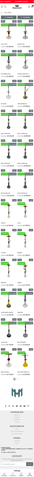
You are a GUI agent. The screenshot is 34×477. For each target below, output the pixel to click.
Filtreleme (26, 17)
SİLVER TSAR (20, 44)
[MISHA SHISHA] (9, 359)
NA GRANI (3, 103)
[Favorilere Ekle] (8, 34)
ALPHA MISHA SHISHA (7, 312)
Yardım (17, 429)
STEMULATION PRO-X (23, 74)
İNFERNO (19, 252)
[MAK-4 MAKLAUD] (9, 181)
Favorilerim (17, 417)
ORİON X (3, 223)
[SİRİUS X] (25, 270)
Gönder (30, 464)
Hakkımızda (17, 441)
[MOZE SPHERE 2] (25, 330)
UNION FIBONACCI (22, 103)
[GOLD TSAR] (9, 31)
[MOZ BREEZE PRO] (9, 61)
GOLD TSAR (4, 44)
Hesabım (17, 422)
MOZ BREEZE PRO (6, 74)
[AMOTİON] (25, 300)
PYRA (18, 223)
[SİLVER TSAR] (25, 31)
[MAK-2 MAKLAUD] (9, 151)
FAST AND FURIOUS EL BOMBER (24, 372)
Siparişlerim (17, 415)
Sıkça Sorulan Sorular (17, 433)
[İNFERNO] (25, 240)
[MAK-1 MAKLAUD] (9, 121)
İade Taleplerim (17, 419)
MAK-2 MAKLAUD (5, 163)
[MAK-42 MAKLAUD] (25, 181)
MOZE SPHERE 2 (21, 342)
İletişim (17, 443)
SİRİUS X (19, 282)
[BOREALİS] (9, 270)
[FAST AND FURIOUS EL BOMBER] (25, 359)
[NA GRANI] (9, 91)
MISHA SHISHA (5, 372)
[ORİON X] (9, 210)
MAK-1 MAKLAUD (5, 133)
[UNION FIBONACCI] (25, 91)
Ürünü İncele (11, 34)
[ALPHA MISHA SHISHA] (9, 300)
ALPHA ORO (4, 342)
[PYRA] (25, 210)
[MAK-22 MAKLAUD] (25, 151)
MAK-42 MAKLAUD (22, 193)
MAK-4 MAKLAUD (5, 193)
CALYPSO (3, 252)
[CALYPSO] (9, 240)
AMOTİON (20, 312)
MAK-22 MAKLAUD (22, 163)
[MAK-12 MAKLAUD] (25, 121)
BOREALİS (3, 282)
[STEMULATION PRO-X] (25, 61)
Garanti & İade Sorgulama (17, 431)
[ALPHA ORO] (9, 330)
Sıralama (10, 17)
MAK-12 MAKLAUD (22, 133)
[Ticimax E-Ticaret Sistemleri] (17, 471)
